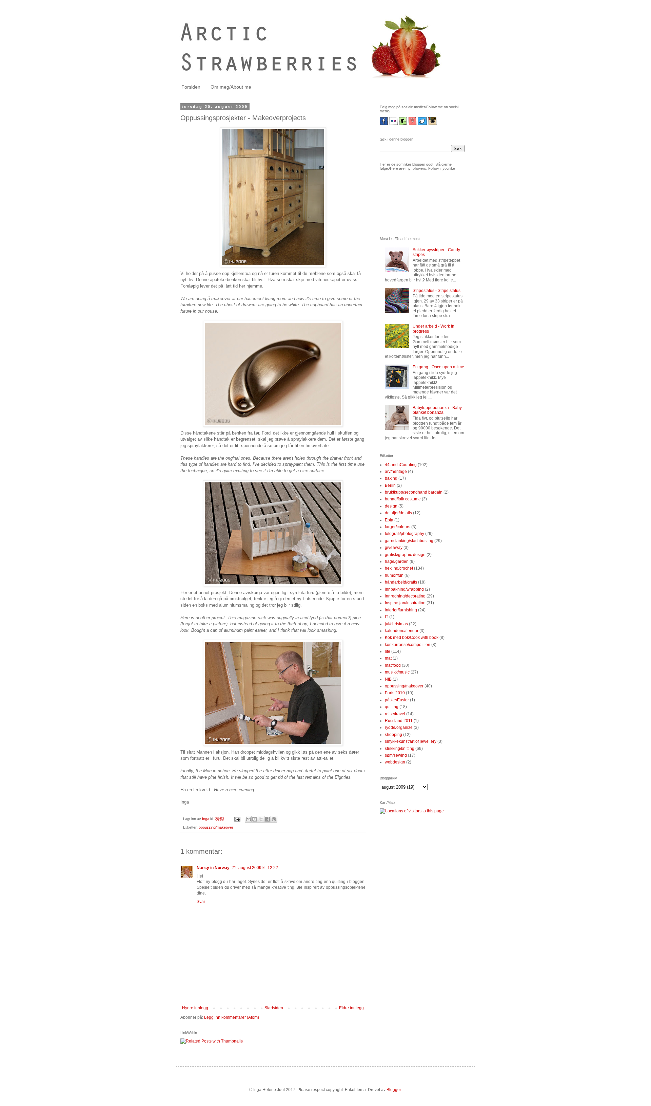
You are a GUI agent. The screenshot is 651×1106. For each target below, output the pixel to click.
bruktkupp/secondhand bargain (413, 492)
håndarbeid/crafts (401, 582)
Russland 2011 (399, 720)
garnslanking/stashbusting (409, 540)
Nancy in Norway (213, 867)
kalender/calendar (401, 630)
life (387, 651)
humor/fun (394, 575)
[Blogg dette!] (254, 819)
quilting (391, 706)
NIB (388, 679)
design (391, 506)
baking (391, 478)
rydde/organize (399, 727)
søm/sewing (396, 755)
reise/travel (395, 714)
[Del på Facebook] (267, 819)
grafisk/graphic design (405, 554)
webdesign (395, 762)
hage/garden (397, 561)
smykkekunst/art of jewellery (410, 741)
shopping (393, 734)
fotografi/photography (404, 533)
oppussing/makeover (216, 827)
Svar (201, 901)
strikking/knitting (399, 748)
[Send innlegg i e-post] (237, 819)
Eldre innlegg (351, 1008)
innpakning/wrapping (404, 589)
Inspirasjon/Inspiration (405, 603)
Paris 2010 (395, 692)
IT (386, 616)
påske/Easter (397, 700)
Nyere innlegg (195, 1008)
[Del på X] (261, 819)
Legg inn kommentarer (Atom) (231, 1017)
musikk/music (397, 672)
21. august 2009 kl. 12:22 (255, 867)
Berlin (390, 485)
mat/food (393, 665)
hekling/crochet (399, 568)
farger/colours (397, 526)
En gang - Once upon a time (438, 367)
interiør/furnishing (401, 610)
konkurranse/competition (407, 644)
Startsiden (273, 1008)
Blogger (394, 1089)
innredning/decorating (405, 596)
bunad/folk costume (403, 499)
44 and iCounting (401, 464)
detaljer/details (398, 513)
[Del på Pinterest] (274, 819)
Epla (389, 520)
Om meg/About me (231, 87)
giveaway (393, 547)
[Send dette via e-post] (248, 819)
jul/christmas (396, 624)
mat (388, 658)
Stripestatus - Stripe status (436, 290)
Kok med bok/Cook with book (411, 637)
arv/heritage (396, 471)
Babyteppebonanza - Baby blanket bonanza (437, 410)
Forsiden (190, 87)
